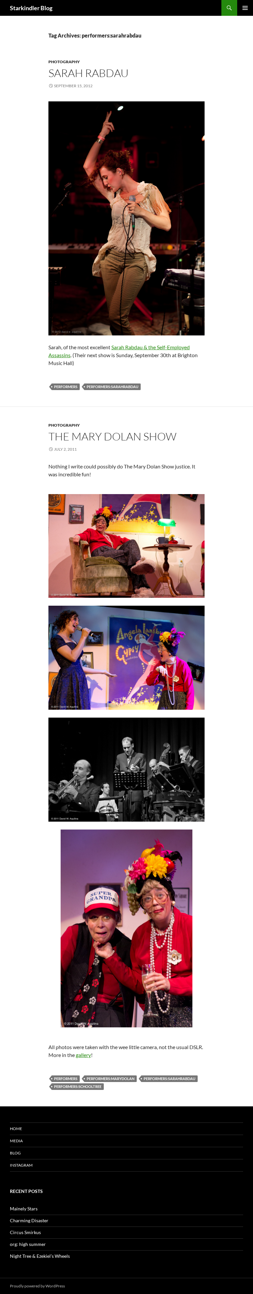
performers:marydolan (110, 1078)
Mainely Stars (24, 1208)
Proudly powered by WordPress (37, 1285)
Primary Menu (245, 8)
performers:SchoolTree (77, 1086)
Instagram (21, 1165)
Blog (15, 1152)
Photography (64, 61)
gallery (83, 1055)
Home (16, 1128)
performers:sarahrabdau (112, 386)
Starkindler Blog (31, 8)
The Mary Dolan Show (112, 436)
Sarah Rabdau (88, 73)
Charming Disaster (29, 1220)
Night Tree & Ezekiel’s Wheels (40, 1256)
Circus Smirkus (25, 1232)
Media (16, 1140)
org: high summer (28, 1244)
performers (65, 386)
